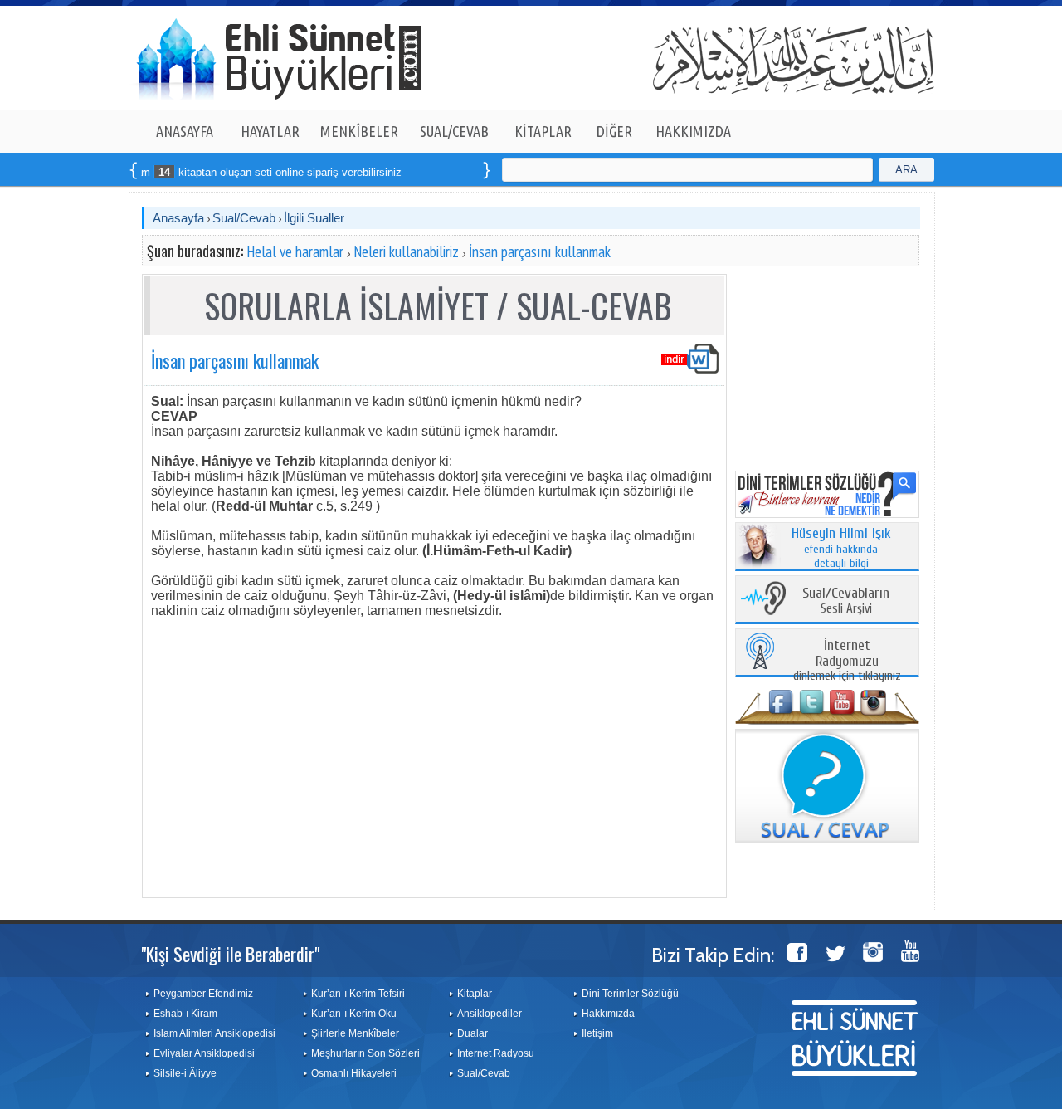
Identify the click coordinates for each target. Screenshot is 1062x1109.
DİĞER (614, 131)
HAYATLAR (270, 131)
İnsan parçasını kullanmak (540, 251)
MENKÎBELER (359, 131)
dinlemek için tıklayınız (847, 661)
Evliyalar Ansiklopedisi (204, 1053)
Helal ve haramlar (294, 251)
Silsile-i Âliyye (185, 1073)
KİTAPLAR (543, 131)
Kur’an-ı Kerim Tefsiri (358, 993)
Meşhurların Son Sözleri (365, 1053)
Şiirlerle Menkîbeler (355, 1033)
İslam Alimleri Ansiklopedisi (214, 1033)
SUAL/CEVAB (454, 131)
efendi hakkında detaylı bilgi (841, 548)
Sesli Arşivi (845, 601)
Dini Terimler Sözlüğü (630, 993)
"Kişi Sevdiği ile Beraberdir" (230, 953)
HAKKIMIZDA (693, 131)
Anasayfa (178, 218)
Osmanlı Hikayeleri (354, 1073)
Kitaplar (474, 993)
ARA (906, 170)
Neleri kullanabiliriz (406, 251)
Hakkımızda (608, 1013)
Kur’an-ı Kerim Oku (354, 1013)
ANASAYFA (184, 131)
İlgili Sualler (314, 218)
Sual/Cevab (243, 218)
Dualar (472, 1033)
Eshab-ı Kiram (185, 1013)
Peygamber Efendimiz (203, 993)
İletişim (597, 1033)
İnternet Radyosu (495, 1053)
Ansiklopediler (489, 1013)
